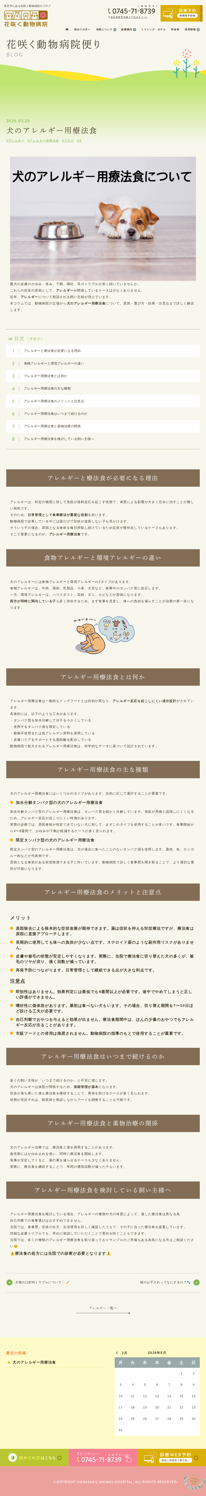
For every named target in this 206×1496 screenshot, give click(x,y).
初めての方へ (82, 29)
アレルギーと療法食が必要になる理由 (46, 350)
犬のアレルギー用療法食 (34, 1362)
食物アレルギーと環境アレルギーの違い (48, 363)
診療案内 (126, 29)
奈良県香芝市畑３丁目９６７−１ (129, 17)
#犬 (79, 140)
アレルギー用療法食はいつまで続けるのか (50, 413)
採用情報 (190, 29)
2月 (125, 1353)
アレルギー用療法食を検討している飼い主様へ (53, 439)
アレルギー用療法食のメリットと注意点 (48, 401)
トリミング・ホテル (153, 29)
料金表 (175, 29)
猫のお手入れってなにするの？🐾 (165, 1282)
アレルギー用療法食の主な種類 (41, 388)
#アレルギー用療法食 (43, 140)
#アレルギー (15, 140)
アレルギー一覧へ (103, 1308)
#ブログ (68, 140)
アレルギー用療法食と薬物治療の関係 (46, 426)
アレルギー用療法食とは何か (39, 376)
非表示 (35, 338)
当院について (104, 29)
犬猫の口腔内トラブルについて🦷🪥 (42, 1282)
